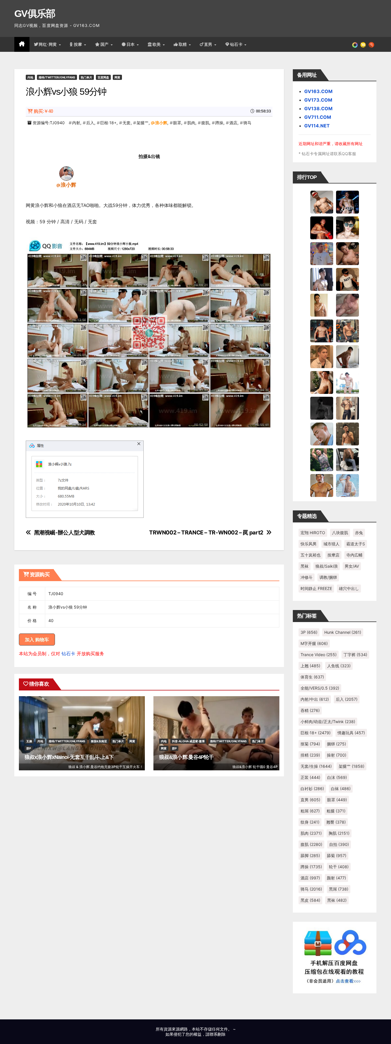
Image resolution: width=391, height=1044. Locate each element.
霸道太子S (355, 543)
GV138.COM (318, 108)
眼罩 (177, 122)
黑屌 (338, 889)
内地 (30, 77)
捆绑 (336, 743)
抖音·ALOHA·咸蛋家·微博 (188, 741)
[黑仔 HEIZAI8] (347, 330)
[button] (371, 44)
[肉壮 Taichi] (322, 459)
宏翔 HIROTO (313, 532)
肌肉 (191, 122)
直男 (209, 44)
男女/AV (352, 566)
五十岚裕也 (311, 554)
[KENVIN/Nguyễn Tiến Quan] (347, 202)
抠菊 (310, 743)
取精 (183, 44)
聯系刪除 (218, 1034)
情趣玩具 (351, 732)
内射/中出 (315, 699)
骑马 (247, 122)
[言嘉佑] (322, 279)
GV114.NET (317, 126)
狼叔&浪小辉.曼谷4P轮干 (186, 757)
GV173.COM (318, 100)
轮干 (339, 866)
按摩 (79, 44)
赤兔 (359, 532)
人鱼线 (339, 665)
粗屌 (310, 810)
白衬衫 (312, 788)
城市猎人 (331, 543)
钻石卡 (68, 653)
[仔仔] (322, 408)
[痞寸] (322, 330)
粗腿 (336, 810)
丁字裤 (355, 654)
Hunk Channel (342, 632)
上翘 (310, 665)
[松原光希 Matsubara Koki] (347, 253)
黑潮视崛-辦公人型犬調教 (64, 532)
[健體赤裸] (347, 382)
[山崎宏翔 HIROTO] (322, 202)
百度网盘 (103, 77)
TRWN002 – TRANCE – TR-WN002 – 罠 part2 (206, 532)
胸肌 (339, 833)
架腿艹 (143, 122)
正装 (310, 777)
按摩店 (333, 554)
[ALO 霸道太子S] (347, 356)
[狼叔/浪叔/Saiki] (347, 227)
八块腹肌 (340, 532)
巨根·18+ (108, 122)
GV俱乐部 (34, 13)
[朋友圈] (355, 44)
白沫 (337, 777)
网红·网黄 (48, 44)
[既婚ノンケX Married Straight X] (347, 305)
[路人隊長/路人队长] (347, 408)
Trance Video (319, 654)
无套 (127, 122)
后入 (90, 122)
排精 (310, 755)
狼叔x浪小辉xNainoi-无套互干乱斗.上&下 (69, 757)
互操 (29, 741)
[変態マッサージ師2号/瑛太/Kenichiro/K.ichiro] (322, 305)
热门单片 (86, 77)
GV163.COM (318, 91)
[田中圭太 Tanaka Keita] (322, 382)
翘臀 (336, 822)
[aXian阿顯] (347, 434)
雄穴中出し (349, 588)
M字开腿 (314, 643)
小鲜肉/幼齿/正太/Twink (328, 721)
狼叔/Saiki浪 (326, 566)
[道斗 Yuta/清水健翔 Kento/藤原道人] (322, 356)
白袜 (341, 788)
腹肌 (205, 122)
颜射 (336, 877)
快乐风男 (309, 543)
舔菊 (336, 855)
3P (309, 632)
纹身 (310, 822)
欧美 (157, 44)
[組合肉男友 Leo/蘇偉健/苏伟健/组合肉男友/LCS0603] (322, 253)
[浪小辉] (66, 173)
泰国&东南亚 (99, 741)
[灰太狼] (347, 459)
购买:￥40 (43, 111)
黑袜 (305, 566)
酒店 (233, 122)
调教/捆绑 (328, 577)
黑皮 (310, 900)
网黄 (117, 77)
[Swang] (322, 227)
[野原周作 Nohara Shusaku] (322, 485)
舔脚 (310, 855)
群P (28, 748)
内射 (76, 122)
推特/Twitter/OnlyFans (57, 77)
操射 (336, 755)
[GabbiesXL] (322, 434)
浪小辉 (161, 122)
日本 (131, 44)
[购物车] (363, 44)
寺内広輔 (354, 554)
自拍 (339, 844)
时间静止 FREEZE (316, 588)
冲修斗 (307, 577)
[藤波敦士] (347, 485)
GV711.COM (317, 117)
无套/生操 (316, 766)
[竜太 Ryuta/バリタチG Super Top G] (347, 279)
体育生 (312, 676)
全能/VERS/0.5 (320, 688)
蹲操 (219, 122)
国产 (105, 44)
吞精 (310, 710)
